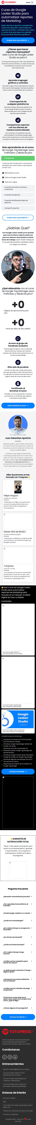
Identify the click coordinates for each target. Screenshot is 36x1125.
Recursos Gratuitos (9, 1098)
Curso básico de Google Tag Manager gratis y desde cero (17, 1106)
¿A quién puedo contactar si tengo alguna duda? (16, 971)
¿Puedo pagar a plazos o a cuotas (16, 913)
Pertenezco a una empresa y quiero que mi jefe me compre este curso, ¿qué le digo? (17, 999)
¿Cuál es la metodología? (13, 920)
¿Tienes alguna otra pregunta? (15, 1008)
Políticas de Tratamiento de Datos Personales (18, 1111)
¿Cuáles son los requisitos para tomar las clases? (15, 962)
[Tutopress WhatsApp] (4, 1057)
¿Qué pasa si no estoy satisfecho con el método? (16, 980)
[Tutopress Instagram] (10, 1057)
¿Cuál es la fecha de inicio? (13, 945)
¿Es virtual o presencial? (12, 937)
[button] (18, 487)
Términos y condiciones (10, 1114)
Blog (4, 1102)
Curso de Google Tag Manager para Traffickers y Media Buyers (14, 1080)
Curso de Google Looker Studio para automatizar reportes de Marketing (14, 1085)
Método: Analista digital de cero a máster (16, 1069)
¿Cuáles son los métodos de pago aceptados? (16, 989)
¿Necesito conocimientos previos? (16, 896)
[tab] (18, 158)
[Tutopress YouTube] (15, 1057)
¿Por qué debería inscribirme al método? (15, 905)
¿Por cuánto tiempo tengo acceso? (13, 953)
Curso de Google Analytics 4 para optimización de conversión (14, 1074)
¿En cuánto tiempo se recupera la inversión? (16, 929)
